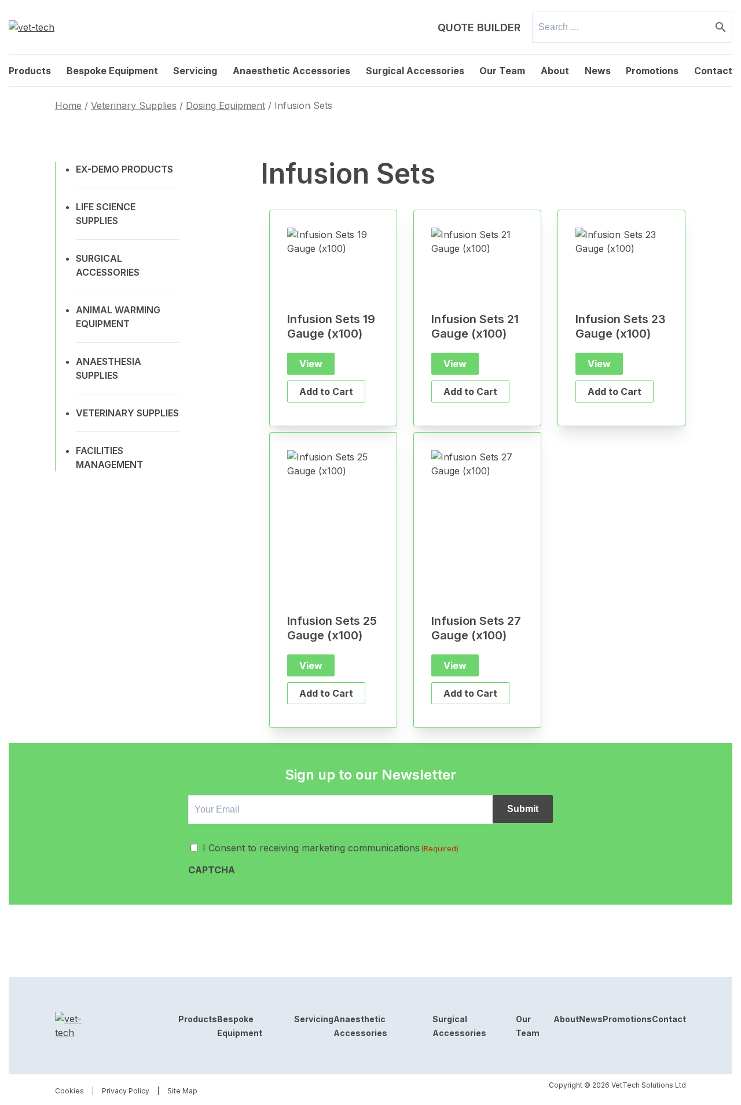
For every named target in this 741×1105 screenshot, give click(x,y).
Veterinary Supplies (134, 105)
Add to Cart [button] (326, 391)
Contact (713, 70)
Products (30, 70)
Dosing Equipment (225, 105)
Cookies (69, 1090)
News (598, 70)
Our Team (502, 70)
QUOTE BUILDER (479, 27)
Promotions (652, 70)
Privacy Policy (125, 1090)
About (555, 70)
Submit (522, 809)
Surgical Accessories (415, 70)
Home (68, 105)
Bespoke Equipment (112, 70)
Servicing (195, 70)
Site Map (182, 1090)
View (310, 363)
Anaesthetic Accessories (291, 70)
